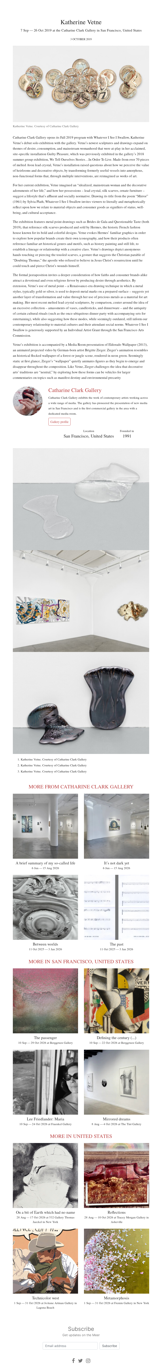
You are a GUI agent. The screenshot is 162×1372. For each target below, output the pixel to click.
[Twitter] (80, 1361)
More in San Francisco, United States (81, 961)
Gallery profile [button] (59, 422)
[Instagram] (88, 1361)
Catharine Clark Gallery (75, 390)
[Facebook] (73, 1361)
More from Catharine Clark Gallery (81, 786)
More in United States (81, 1136)
